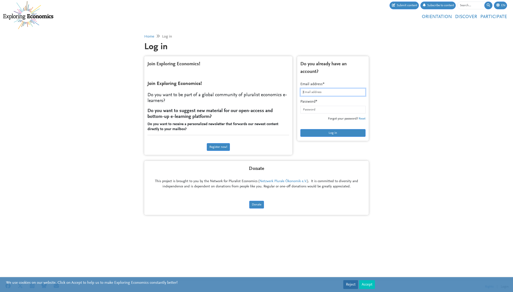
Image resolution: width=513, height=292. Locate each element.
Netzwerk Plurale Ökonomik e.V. (283, 181)
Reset (362, 118)
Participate (493, 16)
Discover (466, 16)
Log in (333, 133)
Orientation (437, 16)
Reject (350, 285)
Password (307, 102)
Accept (367, 285)
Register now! (218, 147)
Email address (311, 84)
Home (149, 37)
